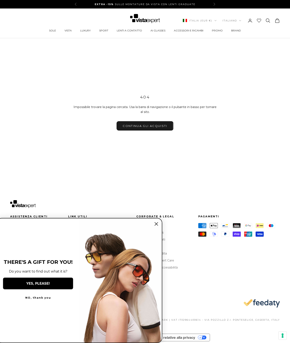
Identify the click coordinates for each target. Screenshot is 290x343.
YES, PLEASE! (41, 283)
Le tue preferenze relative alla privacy (163, 337)
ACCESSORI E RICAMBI (188, 30)
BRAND (236, 30)
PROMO (217, 30)
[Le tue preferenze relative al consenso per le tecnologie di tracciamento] (283, 336)
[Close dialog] (159, 224)
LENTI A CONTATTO (129, 30)
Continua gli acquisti (145, 126)
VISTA (68, 30)
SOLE (52, 30)
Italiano (229, 20)
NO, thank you (41, 297)
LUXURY (85, 30)
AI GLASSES (158, 30)
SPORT (103, 30)
